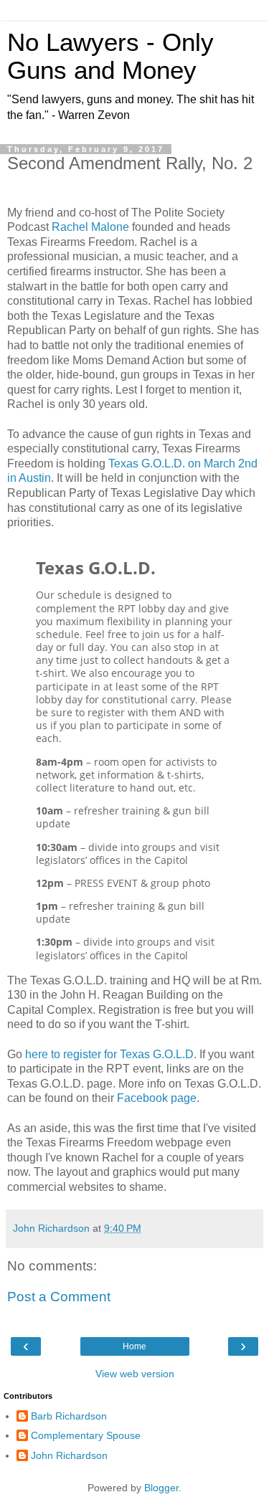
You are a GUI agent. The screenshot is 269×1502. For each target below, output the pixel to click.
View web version (134, 1373)
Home (134, 1346)
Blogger (161, 1487)
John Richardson (69, 1455)
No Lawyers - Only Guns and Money (110, 56)
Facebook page (157, 1098)
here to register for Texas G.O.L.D (109, 1054)
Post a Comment (58, 1296)
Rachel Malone (89, 227)
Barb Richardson (69, 1416)
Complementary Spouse (86, 1435)
